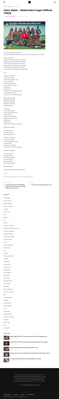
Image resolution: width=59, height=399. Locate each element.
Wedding (6, 319)
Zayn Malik (16, 6)
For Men (6, 258)
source (5, 173)
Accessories (7, 198)
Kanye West (7, 275)
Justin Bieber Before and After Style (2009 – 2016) (24, 347)
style (5, 308)
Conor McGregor (8, 234)
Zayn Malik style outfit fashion (13, 176)
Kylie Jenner (7, 283)
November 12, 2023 (22, 16)
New (5, 294)
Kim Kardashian (8, 280)
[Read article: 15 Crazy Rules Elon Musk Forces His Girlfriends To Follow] (6, 360)
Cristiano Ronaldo (9, 236)
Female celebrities (9, 256)
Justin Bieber (7, 272)
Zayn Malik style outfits (27, 176)
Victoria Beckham (9, 316)
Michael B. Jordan (8, 292)
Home (5, 6)
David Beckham (8, 239)
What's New (7, 322)
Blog (5, 214)
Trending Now (8, 314)
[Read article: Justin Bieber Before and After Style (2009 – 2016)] (6, 349)
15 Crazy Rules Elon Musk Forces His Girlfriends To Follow (25, 358)
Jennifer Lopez (8, 267)
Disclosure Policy (30, 394)
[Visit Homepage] (29, 2)
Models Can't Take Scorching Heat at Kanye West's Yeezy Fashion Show (30, 353)
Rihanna (6, 300)
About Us (23, 394)
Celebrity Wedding (9, 231)
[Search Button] (54, 2)
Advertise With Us (7, 394)
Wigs (5, 325)
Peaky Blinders (8, 297)
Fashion (6, 253)
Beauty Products (8, 206)
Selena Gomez (7, 303)
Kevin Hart (7, 278)
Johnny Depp (7, 269)
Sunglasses (7, 311)
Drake (5, 242)
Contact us (16, 394)
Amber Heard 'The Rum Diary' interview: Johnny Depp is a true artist (29, 342)
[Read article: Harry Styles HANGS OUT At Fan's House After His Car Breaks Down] (6, 338)
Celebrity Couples (9, 225)
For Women (7, 261)
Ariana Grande (8, 203)
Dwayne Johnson (8, 245)
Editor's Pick (7, 247)
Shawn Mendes (8, 305)
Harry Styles (7, 264)
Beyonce (6, 209)
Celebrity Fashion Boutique (11, 228)
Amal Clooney (7, 200)
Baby (5, 112)
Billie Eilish (7, 211)
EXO (5, 250)
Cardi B (6, 222)
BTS (5, 220)
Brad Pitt (6, 217)
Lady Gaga (6, 286)
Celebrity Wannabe (10, 16)
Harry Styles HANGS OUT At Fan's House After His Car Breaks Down (28, 336)
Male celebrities (10, 6)
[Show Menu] (4, 2)
